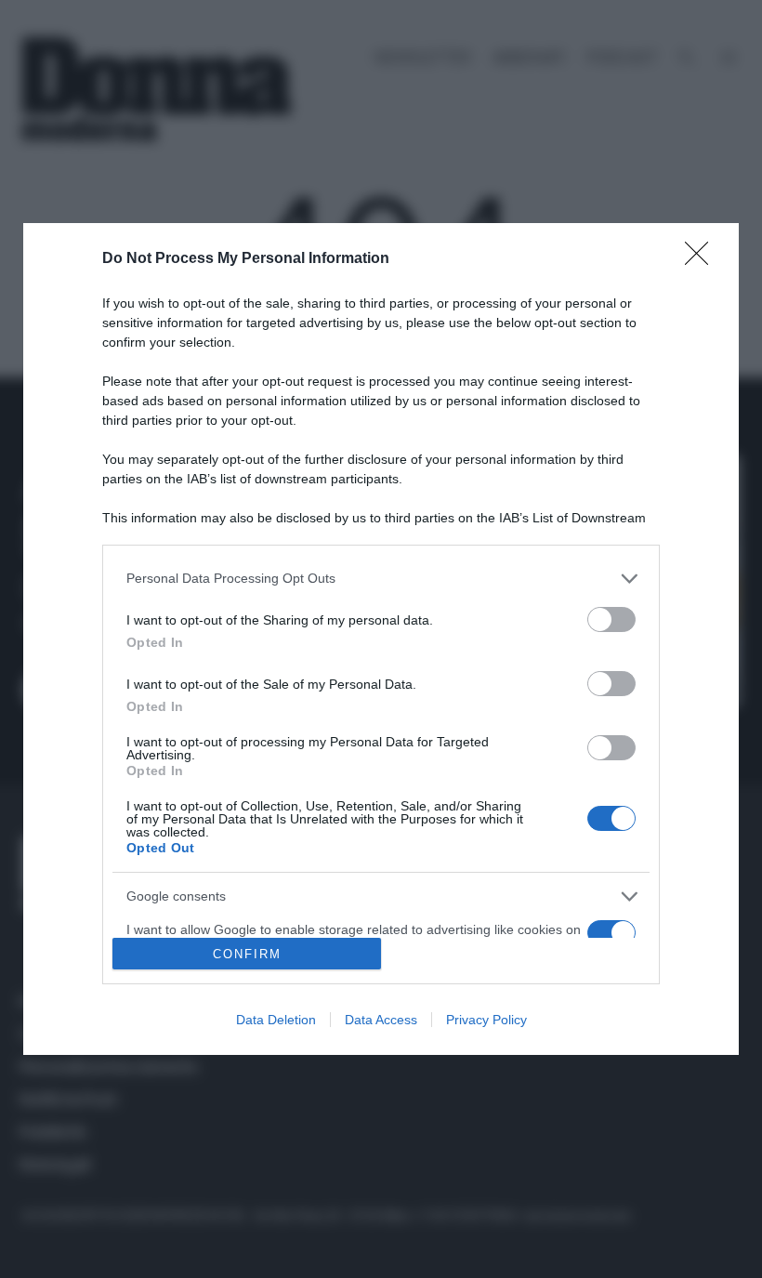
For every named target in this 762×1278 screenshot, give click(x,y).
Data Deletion (276, 1019)
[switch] (611, 619)
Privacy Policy (486, 1019)
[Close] (702, 259)
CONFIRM (247, 954)
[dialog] (381, 639)
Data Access (381, 1019)
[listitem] (381, 578)
